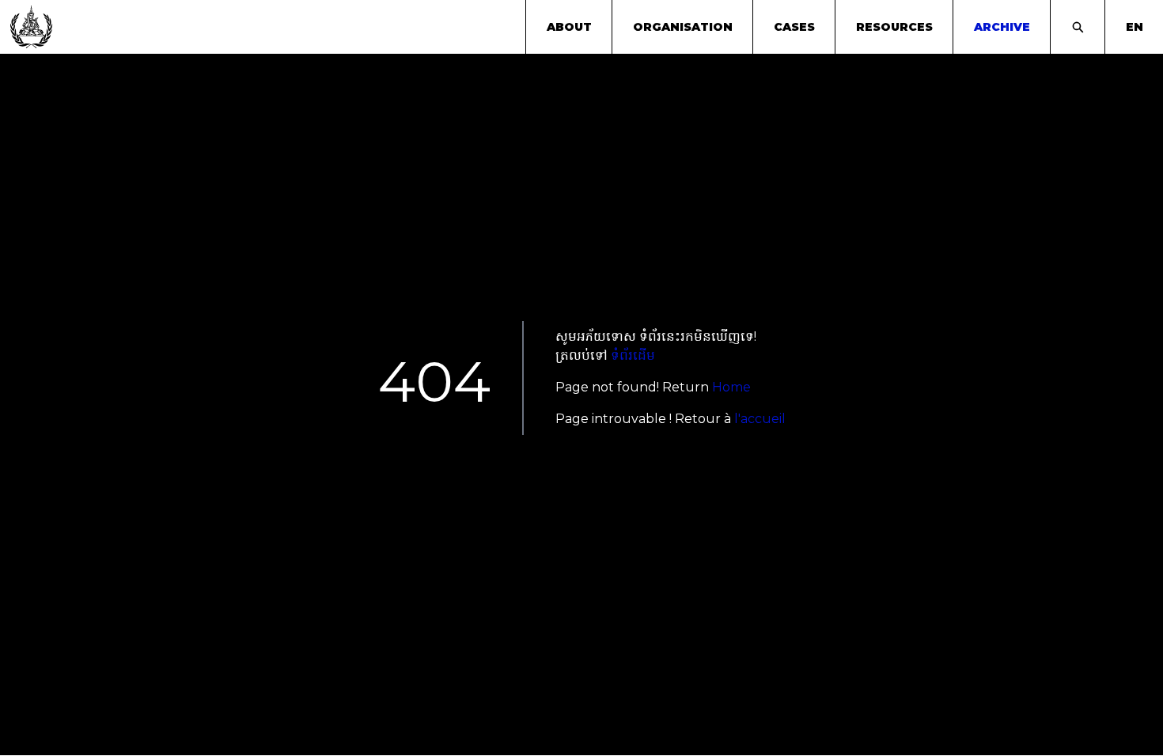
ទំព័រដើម (633, 355)
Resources (894, 27)
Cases (794, 27)
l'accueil (760, 418)
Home (731, 387)
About (569, 27)
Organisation (683, 27)
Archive (1002, 27)
